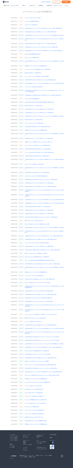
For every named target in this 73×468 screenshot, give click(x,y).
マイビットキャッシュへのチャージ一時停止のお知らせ (34, 275)
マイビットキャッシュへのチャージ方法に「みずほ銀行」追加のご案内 (37, 242)
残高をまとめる (50, 5)
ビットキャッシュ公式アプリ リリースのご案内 (33, 17)
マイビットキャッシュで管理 (27, 444)
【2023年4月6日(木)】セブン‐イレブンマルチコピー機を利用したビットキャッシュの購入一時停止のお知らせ (43, 347)
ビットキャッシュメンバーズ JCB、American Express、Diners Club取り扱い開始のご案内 (40, 364)
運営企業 (51, 437)
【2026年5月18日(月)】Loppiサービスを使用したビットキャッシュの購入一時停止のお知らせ (40, 31)
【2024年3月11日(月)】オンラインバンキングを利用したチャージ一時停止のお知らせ (39, 246)
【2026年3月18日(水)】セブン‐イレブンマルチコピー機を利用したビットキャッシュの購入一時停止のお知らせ (44, 50)
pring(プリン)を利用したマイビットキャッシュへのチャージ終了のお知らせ (37, 282)
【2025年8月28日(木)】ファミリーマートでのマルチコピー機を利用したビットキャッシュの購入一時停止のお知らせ (44, 83)
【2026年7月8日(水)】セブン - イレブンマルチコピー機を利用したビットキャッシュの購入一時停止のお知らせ (43, 28)
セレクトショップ (25, 437)
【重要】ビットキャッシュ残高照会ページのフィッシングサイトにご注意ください (38, 141)
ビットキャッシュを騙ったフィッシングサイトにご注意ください (35, 403)
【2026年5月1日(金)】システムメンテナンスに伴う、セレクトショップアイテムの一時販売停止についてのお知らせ (44, 35)
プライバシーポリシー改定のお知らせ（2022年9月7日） (34, 396)
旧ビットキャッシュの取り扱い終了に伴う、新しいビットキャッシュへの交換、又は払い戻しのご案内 (42, 375)
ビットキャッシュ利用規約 (48, 455)
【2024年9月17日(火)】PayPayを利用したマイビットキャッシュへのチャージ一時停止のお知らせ (41, 179)
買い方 (24, 5)
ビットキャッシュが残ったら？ (14, 440)
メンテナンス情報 (39, 443)
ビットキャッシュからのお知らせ (41, 441)
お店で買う (11, 444)
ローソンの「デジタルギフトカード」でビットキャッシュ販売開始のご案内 (37, 382)
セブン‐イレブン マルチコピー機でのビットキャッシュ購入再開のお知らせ (37, 145)
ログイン (56, 1)
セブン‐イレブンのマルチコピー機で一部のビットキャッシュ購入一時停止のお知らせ (39, 152)
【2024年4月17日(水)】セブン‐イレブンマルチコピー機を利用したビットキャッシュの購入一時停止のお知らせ (44, 235)
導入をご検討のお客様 (46, 1)
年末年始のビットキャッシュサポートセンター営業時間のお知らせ (36, 65)
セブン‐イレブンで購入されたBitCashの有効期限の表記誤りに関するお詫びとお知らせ (39, 260)
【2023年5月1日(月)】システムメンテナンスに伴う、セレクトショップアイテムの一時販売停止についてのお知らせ (44, 343)
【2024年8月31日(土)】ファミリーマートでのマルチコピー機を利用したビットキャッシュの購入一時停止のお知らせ (44, 199)
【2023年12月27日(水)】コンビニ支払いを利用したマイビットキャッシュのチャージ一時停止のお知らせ (42, 263)
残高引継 (24, 443)
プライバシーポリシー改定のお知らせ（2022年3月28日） (34, 413)
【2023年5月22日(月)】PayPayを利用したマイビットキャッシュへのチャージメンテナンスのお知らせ (42, 340)
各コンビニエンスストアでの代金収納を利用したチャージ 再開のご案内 (37, 256)
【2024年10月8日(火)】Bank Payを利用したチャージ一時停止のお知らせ (37, 172)
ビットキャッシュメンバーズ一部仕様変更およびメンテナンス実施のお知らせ (38, 69)
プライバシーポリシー (31, 455)
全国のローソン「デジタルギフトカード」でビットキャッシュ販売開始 (37, 361)
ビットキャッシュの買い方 (13, 437)
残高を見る (41, 5)
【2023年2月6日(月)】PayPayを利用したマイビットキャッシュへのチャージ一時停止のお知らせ (41, 368)
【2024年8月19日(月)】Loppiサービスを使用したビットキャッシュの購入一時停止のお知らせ (40, 186)
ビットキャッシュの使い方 (13, 438)
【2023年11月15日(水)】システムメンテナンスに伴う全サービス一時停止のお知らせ (39, 290)
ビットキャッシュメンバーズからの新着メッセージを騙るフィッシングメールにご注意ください (41, 314)
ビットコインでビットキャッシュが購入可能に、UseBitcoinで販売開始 (37, 76)
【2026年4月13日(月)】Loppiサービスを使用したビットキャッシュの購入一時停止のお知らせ (40, 43)
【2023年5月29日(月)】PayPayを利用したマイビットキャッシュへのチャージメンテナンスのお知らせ (42, 336)
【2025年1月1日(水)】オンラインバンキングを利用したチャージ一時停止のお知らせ (39, 138)
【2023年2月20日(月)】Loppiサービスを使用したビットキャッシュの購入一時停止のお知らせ (40, 357)
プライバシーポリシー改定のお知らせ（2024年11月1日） (34, 164)
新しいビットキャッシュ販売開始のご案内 (32, 57)
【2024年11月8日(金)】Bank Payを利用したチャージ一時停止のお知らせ (37, 155)
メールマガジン (25, 450)
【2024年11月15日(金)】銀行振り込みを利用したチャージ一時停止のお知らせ (38, 148)
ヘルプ (67, 5)
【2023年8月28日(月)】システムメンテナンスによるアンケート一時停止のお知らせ (39, 301)
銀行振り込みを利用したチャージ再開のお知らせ (33, 72)
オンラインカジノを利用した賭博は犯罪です (32, 98)
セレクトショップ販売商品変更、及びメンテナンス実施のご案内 (35, 399)
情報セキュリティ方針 (39, 455)
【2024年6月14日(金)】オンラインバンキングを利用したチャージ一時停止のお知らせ (39, 213)
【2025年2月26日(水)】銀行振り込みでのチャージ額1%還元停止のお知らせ (37, 126)
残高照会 (24, 441)
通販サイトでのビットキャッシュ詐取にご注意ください (34, 220)
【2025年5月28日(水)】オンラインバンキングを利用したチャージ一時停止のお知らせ (39, 112)
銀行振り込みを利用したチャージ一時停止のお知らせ (34, 105)
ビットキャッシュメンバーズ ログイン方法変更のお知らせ (34, 410)
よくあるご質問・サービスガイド (41, 447)
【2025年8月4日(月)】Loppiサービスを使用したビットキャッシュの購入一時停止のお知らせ (40, 79)
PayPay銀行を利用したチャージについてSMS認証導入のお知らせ (36, 420)
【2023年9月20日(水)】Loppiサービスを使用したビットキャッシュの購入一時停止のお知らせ (40, 294)
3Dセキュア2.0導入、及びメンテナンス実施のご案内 (33, 392)
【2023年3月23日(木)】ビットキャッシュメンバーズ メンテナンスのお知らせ (38, 354)
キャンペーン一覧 (58, 5)
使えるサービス (32, 5)
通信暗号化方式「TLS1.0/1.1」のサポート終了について (34, 417)
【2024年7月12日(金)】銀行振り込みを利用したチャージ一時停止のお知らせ (38, 206)
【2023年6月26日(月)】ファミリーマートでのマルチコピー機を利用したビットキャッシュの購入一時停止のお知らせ (44, 328)
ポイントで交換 (12, 447)
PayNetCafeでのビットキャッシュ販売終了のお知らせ (34, 389)
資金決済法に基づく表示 (22, 455)
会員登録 (66, 1)
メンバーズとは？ (16, 5)
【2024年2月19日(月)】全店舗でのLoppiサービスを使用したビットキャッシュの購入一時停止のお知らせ (42, 249)
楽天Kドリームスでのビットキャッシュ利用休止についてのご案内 (36, 253)
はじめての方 (7, 5)
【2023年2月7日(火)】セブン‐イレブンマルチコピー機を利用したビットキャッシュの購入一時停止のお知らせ (43, 371)
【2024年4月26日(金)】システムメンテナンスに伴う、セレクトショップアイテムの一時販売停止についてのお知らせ (44, 227)
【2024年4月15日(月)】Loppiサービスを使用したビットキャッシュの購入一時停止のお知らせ (40, 239)
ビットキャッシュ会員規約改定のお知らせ (32, 21)
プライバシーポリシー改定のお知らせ (31, 24)
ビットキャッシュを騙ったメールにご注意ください (33, 321)
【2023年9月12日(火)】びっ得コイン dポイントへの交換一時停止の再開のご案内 (38, 297)
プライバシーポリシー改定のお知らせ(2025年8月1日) (34, 86)
